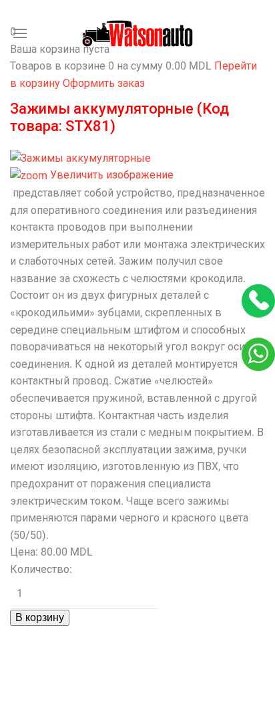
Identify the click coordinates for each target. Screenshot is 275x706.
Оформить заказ (104, 83)
